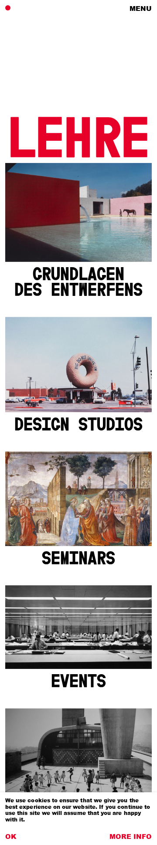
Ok (11, 836)
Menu (141, 8)
